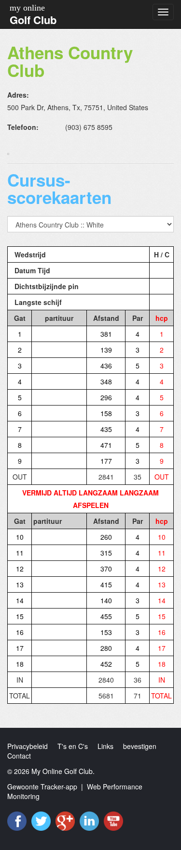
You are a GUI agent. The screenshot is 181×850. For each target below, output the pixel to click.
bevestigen (139, 746)
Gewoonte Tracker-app (42, 786)
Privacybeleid (27, 746)
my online (27, 8)
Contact (19, 756)
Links (105, 746)
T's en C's (72, 746)
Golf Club (33, 19)
